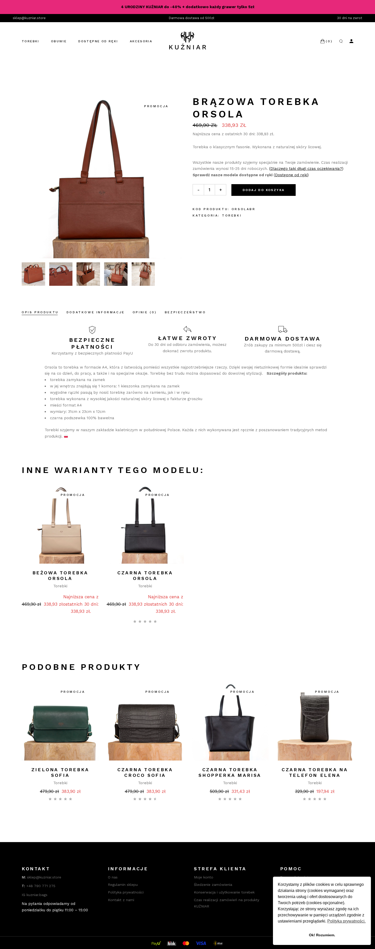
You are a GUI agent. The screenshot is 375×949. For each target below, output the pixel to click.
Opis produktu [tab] (40, 312)
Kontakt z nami (121, 900)
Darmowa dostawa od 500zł (191, 18)
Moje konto (203, 877)
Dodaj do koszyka (263, 190)
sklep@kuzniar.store (29, 18)
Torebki (232, 215)
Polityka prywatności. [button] (346, 921)
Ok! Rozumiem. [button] (322, 935)
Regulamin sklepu (123, 885)
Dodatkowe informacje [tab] (96, 312)
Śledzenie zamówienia (213, 885)
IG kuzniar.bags (34, 895)
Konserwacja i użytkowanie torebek (224, 892)
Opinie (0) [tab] (145, 312)
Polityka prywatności (126, 892)
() (306, 168)
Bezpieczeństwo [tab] (185, 312)
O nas (113, 877)
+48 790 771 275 (40, 886)
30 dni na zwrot (349, 18)
